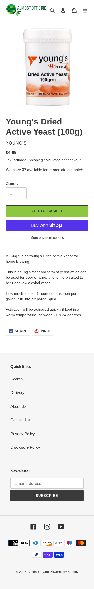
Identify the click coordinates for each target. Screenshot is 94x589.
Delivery (17, 392)
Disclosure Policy (25, 447)
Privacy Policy (22, 433)
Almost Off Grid (38, 572)
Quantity (12, 184)
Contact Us (20, 420)
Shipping (35, 160)
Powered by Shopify (64, 572)
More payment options (47, 238)
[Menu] (85, 10)
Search (16, 379)
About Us (18, 406)
